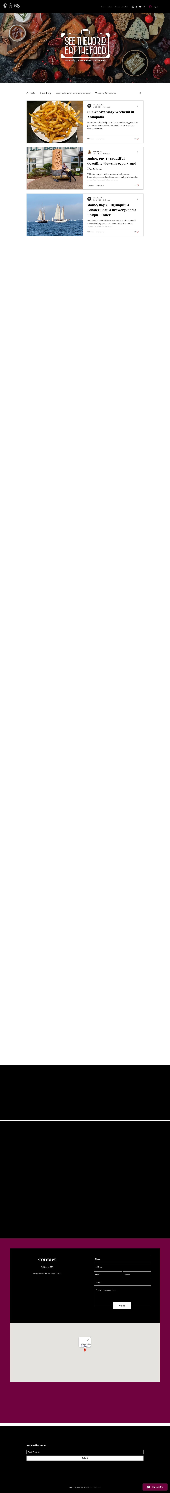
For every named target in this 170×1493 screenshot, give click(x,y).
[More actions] (138, 105)
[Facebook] (144, 6)
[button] (140, 93)
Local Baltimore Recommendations (73, 93)
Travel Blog (45, 93)
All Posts (31, 93)
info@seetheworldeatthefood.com (47, 1273)
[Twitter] (136, 6)
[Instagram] (133, 6)
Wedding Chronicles (105, 93)
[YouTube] (140, 6)
